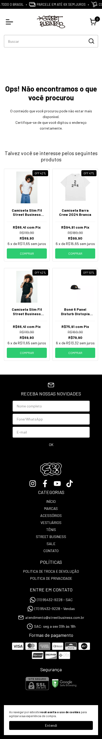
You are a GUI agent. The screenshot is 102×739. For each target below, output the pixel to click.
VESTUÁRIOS (51, 522)
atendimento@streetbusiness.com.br (54, 617)
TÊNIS (51, 529)
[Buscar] (91, 41)
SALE (51, 543)
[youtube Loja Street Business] (57, 483)
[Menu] (10, 21)
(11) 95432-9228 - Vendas (55, 608)
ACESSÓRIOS (51, 515)
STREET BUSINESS (51, 536)
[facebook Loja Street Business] (45, 483)
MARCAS (51, 508)
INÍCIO (51, 501)
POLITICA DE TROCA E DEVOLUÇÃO (51, 571)
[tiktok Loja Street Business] (69, 483)
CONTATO (51, 550)
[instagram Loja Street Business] (32, 483)
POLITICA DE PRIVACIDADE (51, 578)
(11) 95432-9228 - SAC (55, 599)
